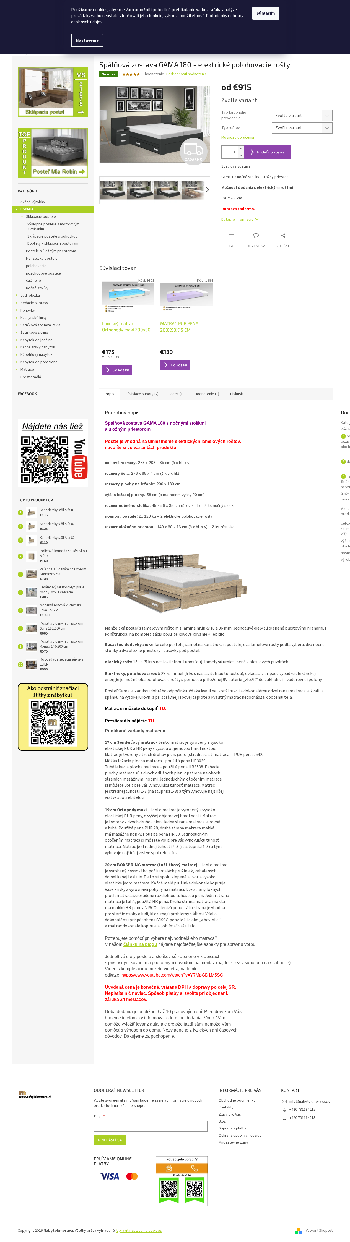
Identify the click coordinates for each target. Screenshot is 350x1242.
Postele (26, 209)
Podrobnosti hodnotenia (186, 74)
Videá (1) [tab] (177, 394)
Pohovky (27, 310)
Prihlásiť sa (110, 1139)
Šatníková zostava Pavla (40, 325)
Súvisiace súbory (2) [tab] (142, 394)
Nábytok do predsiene (39, 362)
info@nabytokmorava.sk (309, 1101)
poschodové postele (43, 273)
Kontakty (226, 1107)
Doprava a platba (233, 1128)
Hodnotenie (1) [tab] (207, 394)
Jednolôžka (30, 295)
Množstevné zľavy (234, 1142)
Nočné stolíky (37, 288)
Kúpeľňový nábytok (36, 355)
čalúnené (33, 280)
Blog (222, 1121)
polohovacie (36, 266)
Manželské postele (42, 258)
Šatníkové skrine (34, 332)
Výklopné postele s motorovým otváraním (53, 226)
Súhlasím (265, 13)
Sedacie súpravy (34, 303)
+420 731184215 (302, 1109)
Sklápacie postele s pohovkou (52, 236)
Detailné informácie (237, 219)
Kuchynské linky (33, 317)
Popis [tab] (109, 394)
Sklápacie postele (41, 217)
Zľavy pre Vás (230, 1114)
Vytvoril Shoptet (319, 1230)
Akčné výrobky (32, 202)
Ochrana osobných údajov (240, 1135)
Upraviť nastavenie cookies (139, 1230)
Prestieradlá (30, 377)
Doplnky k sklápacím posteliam (52, 243)
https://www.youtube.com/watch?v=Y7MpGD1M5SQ (172, 975)
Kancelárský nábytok (37, 347)
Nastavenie (87, 40)
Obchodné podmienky (237, 1100)
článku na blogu (140, 944)
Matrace (27, 369)
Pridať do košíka (271, 152)
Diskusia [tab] (237, 394)
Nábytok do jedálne (36, 340)
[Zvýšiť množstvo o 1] (241, 149)
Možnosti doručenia (237, 137)
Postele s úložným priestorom (51, 251)
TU (162, 708)
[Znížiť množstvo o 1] (241, 155)
